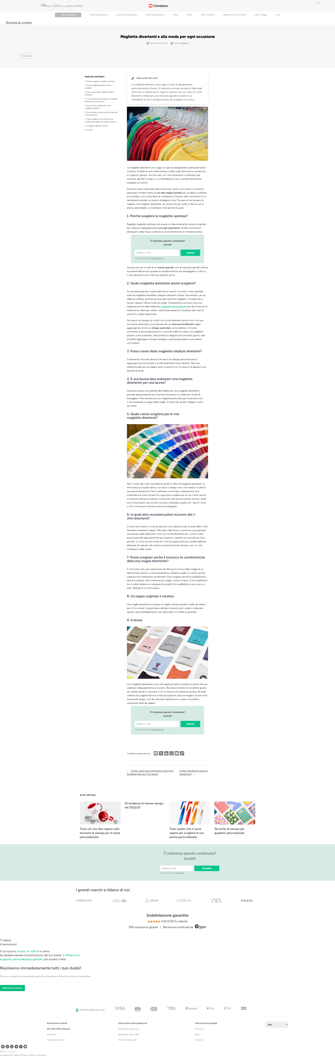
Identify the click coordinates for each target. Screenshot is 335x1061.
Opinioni (199, 1040)
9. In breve (89, 130)
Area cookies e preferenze (34, 1055)
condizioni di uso (157, 258)
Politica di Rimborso (127, 1040)
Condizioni (5, 1055)
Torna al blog (26, 56)
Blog (197, 1034)
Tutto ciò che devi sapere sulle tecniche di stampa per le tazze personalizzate (100, 833)
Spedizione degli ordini (128, 1034)
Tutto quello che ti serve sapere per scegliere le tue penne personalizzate (186, 833)
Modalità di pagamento (128, 1029)
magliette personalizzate (174, 306)
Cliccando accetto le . (149, 258)
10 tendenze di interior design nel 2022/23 (144, 805)
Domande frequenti (56, 1040)
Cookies (16, 1055)
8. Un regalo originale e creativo (96, 126)
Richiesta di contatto (12, 988)
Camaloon (184, 43)
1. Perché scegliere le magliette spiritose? (100, 81)
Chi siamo (199, 1029)
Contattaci (51, 1034)
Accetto (190, 253)
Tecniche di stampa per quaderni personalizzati (229, 831)
